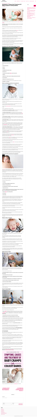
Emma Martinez (4, 6)
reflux (4, 169)
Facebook (6, 349)
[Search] (35, 5)
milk (7, 131)
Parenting (6, 3)
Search (28, 4)
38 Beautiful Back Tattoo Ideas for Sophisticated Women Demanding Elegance (31, 8)
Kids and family (8, 3)
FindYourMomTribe (3, 3)
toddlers (3, 22)
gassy (9, 137)
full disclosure (15, 383)
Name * (4, 403)
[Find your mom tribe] (6, 1)
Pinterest (12, 349)
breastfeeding (5, 124)
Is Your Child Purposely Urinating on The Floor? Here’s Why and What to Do (31, 11)
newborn (19, 21)
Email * (13, 403)
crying (17, 30)
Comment (3, 396)
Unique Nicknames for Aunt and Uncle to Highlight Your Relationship (31, 16)
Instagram (9, 349)
